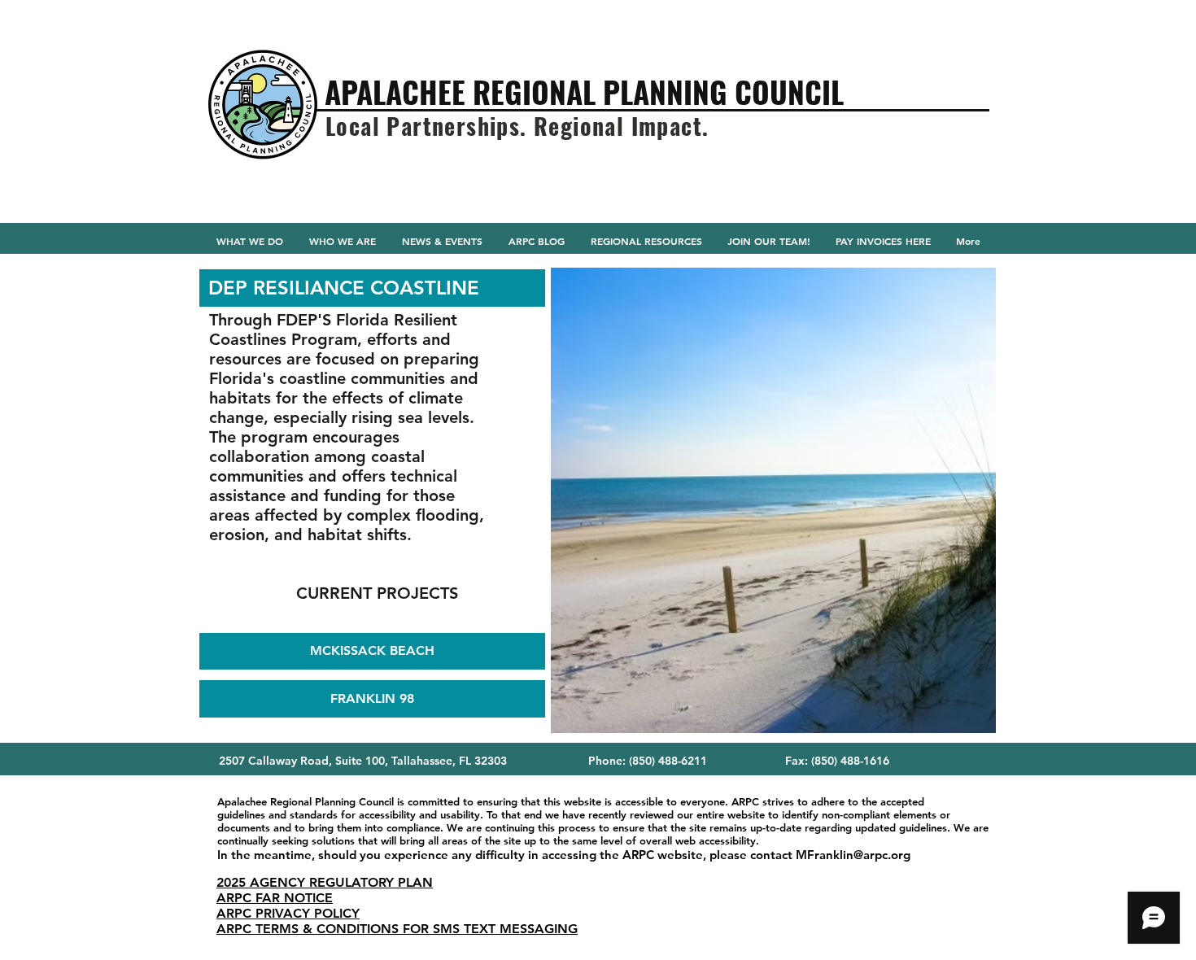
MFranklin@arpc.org (853, 854)
